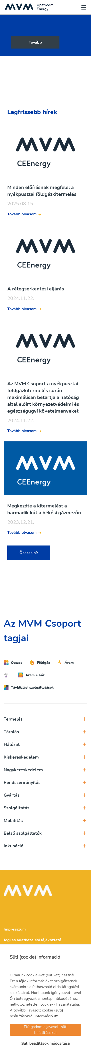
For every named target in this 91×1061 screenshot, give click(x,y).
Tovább (35, 42)
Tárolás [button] (11, 732)
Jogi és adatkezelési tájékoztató (32, 940)
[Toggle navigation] (82, 7)
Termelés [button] (13, 719)
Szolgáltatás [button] (16, 808)
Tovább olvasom (22, 214)
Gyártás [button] (12, 795)
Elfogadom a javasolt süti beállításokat (45, 1029)
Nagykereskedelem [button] (23, 770)
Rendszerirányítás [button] (22, 782)
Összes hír (28, 552)
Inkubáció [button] (13, 846)
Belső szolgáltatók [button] (23, 833)
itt (56, 1016)
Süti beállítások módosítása (45, 1043)
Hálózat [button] (12, 744)
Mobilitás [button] (13, 820)
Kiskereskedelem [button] (21, 757)
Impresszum (15, 929)
